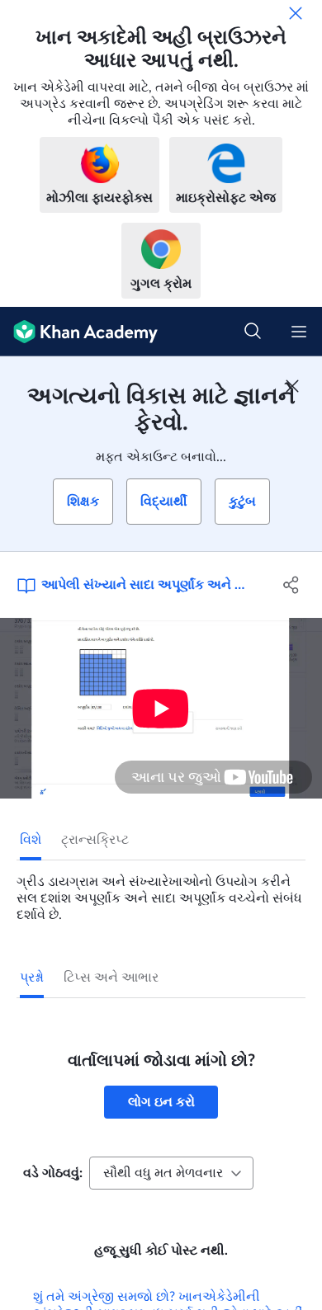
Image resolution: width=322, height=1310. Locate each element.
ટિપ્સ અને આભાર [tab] (111, 977)
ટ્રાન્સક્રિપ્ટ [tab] (95, 839)
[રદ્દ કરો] (295, 13)
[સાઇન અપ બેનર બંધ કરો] (292, 386)
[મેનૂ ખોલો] (299, 332)
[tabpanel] (161, 891)
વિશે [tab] (30, 839)
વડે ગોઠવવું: (53, 1173)
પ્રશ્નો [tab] (32, 977)
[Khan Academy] (79, 332)
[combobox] (171, 1173)
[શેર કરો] (291, 584)
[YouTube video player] (161, 708)
